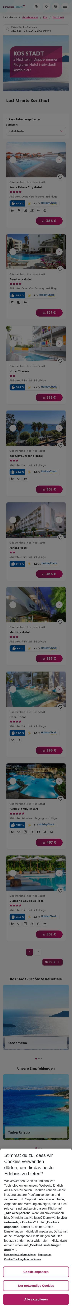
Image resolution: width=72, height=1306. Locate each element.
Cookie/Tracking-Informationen (22, 1259)
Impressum (44, 1254)
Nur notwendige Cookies (36, 1285)
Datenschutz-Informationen (20, 1254)
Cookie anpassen (36, 1272)
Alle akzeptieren (36, 1299)
